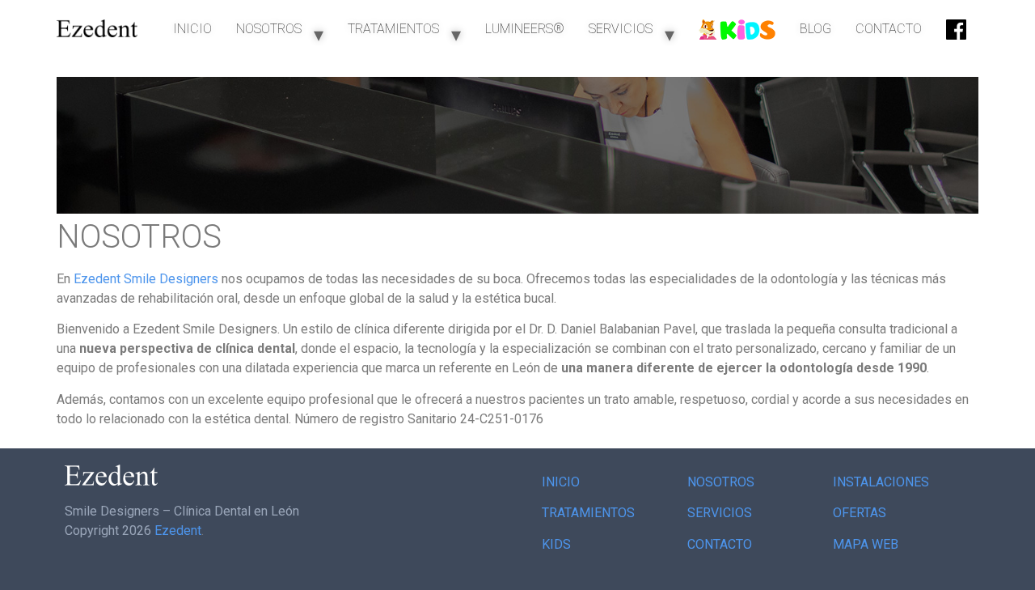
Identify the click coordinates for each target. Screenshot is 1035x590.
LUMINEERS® (524, 28)
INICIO (192, 28)
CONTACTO (888, 28)
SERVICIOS (621, 28)
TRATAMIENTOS (393, 28)
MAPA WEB (865, 544)
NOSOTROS (269, 28)
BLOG (815, 28)
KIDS (556, 544)
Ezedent (177, 530)
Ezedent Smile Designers (146, 279)
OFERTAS (859, 512)
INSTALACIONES (881, 482)
